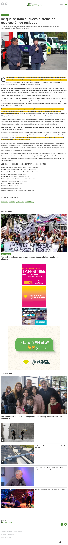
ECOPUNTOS (20, 201)
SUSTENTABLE (29, 201)
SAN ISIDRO (4, 201)
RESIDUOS (12, 201)
